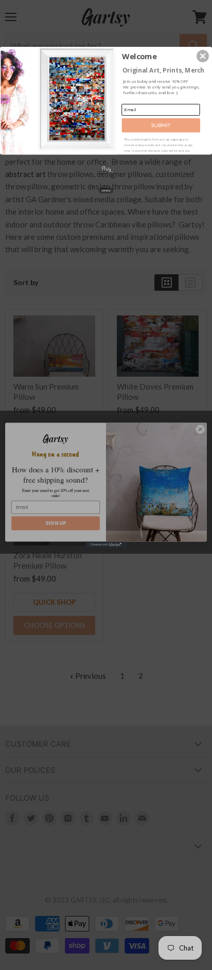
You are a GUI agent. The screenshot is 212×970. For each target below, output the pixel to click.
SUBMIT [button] (161, 125)
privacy (106, 190)
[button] (203, 56)
